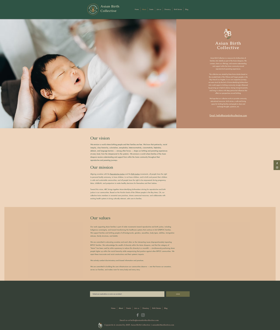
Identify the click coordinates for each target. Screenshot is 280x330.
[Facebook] (277, 163)
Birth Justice (135, 174)
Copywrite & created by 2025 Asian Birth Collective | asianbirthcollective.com (139, 325)
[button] (167, 9)
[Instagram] (277, 167)
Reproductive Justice (117, 174)
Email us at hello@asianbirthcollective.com (139, 320)
